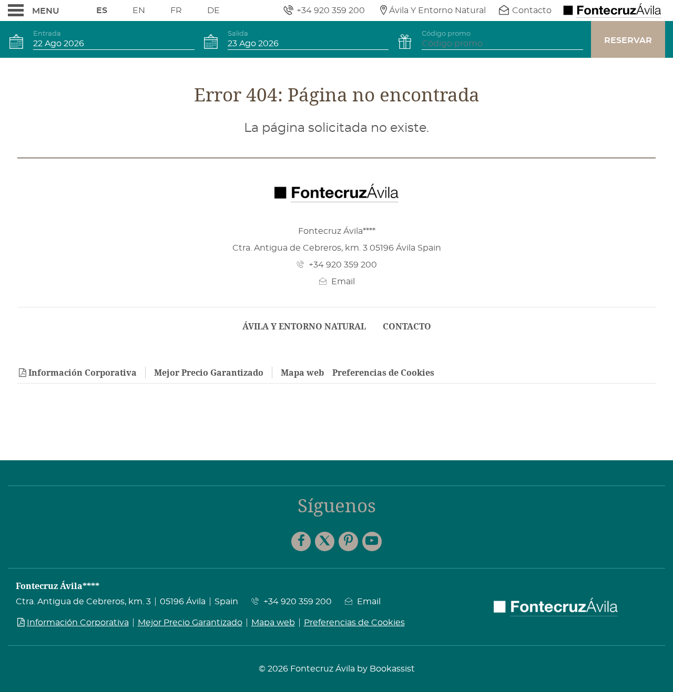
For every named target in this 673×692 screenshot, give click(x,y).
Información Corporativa (82, 372)
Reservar (628, 40)
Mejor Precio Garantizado (208, 372)
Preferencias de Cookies (383, 372)
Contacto (407, 326)
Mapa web (302, 372)
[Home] (612, 10)
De (213, 10)
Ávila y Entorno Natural (304, 326)
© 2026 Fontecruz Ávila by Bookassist (337, 669)
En (138, 10)
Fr (176, 10)
